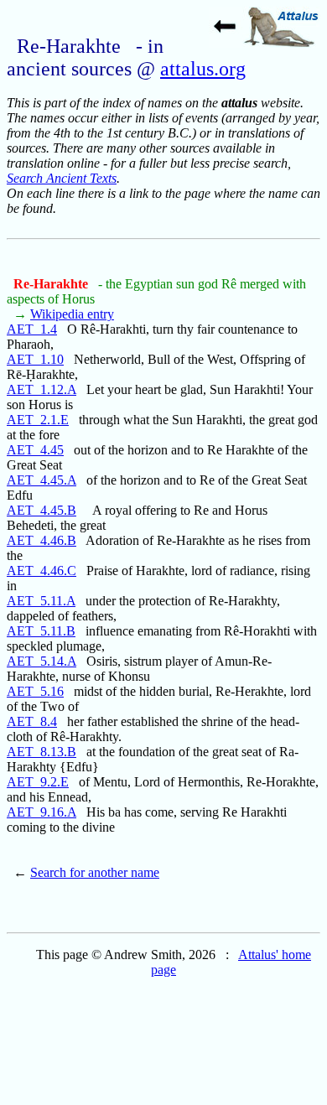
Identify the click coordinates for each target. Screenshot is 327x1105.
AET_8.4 (32, 721)
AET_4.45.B (41, 510)
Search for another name (94, 872)
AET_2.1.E (38, 419)
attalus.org (203, 69)
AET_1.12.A (41, 389)
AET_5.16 (35, 691)
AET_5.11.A (41, 601)
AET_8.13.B (41, 751)
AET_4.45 (35, 450)
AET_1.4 (32, 329)
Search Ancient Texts (62, 178)
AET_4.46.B (41, 540)
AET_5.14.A (41, 661)
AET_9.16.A (41, 812)
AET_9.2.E (38, 782)
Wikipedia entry (72, 314)
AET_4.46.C (41, 570)
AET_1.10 (35, 359)
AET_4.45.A (41, 480)
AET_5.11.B (41, 631)
